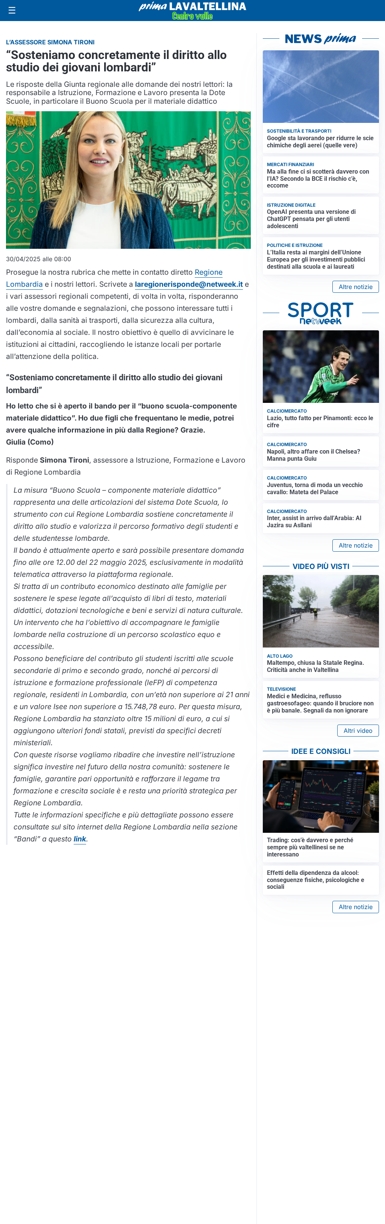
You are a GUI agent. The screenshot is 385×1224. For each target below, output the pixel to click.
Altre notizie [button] (356, 286)
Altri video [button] (358, 730)
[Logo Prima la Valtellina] (192, 11)
